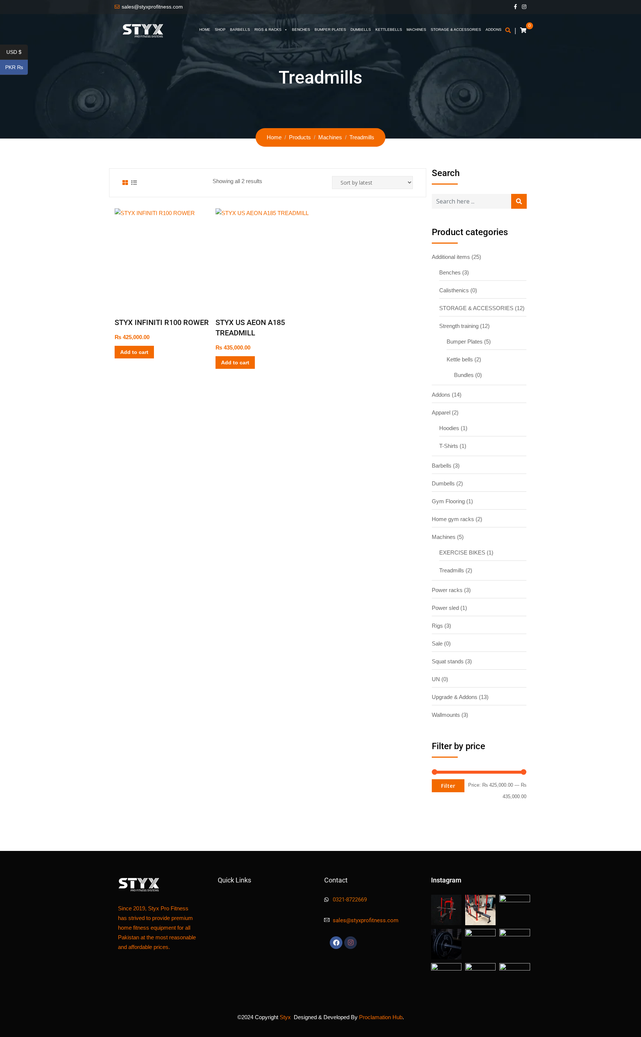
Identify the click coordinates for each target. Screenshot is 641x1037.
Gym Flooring (448, 501)
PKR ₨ (16, 67)
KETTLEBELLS (388, 29)
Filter (448, 785)
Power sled (445, 608)
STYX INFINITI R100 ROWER (162, 322)
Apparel (441, 412)
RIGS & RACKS (268, 29)
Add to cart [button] (134, 352)
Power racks (447, 590)
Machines (444, 537)
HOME (204, 29)
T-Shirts (448, 446)
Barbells (441, 465)
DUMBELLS (361, 29)
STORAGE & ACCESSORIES (456, 29)
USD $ (17, 52)
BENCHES (301, 29)
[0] (523, 30)
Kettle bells (460, 359)
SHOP (220, 29)
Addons (441, 394)
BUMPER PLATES (330, 29)
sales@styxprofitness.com (152, 7)
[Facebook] (336, 942)
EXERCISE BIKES (462, 552)
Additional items (451, 257)
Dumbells (443, 483)
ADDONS (494, 29)
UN (436, 679)
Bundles (464, 375)
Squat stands (448, 661)
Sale (437, 643)
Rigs (437, 625)
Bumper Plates (465, 341)
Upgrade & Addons (454, 697)
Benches (450, 272)
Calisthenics (454, 290)
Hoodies (449, 428)
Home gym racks (453, 519)
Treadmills (451, 570)
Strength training (459, 326)
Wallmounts (446, 715)
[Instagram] (350, 942)
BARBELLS (240, 29)
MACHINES (416, 29)
